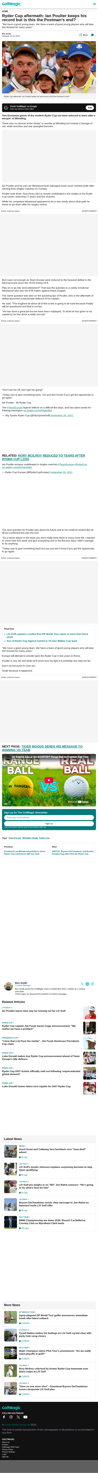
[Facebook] (4, 1418)
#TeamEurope (15, 407)
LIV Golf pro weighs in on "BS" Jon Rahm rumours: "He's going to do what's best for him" (56, 1186)
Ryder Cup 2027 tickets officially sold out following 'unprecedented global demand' (41, 1073)
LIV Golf (6, 1008)
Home (5, 11)
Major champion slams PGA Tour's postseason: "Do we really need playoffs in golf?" (55, 1352)
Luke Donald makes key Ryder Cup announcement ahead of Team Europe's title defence (41, 1057)
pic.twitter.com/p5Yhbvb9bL (17, 467)
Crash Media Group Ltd (17, 1424)
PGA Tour (23, 1217)
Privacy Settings (8, 1452)
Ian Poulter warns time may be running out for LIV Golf (33, 1011)
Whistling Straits (30, 838)
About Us (5, 1442)
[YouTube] (26, 1418)
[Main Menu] (94, 4)
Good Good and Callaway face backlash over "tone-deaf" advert (52, 1151)
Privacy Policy (52, 827)
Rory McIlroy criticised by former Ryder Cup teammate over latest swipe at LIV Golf (53, 1370)
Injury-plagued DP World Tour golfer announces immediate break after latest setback (53, 1317)
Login (4, 1454)
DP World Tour (26, 1312)
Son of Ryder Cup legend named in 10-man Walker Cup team (42, 641)
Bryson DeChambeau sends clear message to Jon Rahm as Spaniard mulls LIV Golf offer (54, 1204)
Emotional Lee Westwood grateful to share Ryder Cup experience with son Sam (24, 852)
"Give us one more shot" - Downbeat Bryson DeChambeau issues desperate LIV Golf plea (53, 1388)
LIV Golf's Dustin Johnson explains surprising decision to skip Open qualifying (55, 1168)
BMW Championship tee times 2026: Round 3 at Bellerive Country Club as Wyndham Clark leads (52, 1222)
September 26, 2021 (62, 415)
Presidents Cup (9, 1038)
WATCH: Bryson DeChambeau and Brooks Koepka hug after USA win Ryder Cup (73, 852)
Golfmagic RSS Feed (10, 1447)
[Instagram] (11, 1418)
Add (90, 108)
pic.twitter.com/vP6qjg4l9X (37, 410)
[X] (18, 1418)
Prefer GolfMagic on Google (23, 106)
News (21, 1146)
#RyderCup (80, 464)
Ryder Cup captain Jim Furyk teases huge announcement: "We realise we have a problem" (39, 1027)
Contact (5, 1444)
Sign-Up (5, 1457)
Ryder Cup (44, 838)
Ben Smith (6, 34)
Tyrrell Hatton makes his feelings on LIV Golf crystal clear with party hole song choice (55, 1334)
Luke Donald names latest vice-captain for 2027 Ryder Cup (36, 1086)
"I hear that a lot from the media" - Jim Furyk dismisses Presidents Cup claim (40, 1042)
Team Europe (14, 838)
